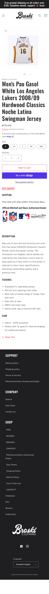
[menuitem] (24, 430)
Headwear (10, 496)
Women (9, 508)
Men (7, 502)
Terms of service (13, 375)
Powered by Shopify (31, 574)
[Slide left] (19, 74)
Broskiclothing (20, 574)
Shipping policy (12, 369)
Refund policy (11, 363)
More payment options (24, 182)
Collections (10, 514)
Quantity (5, 153)
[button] (3, 16)
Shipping (5, 129)
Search (8, 399)
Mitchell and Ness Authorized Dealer (22, 381)
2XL (41, 146)
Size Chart (10, 405)
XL (31, 146)
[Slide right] (30, 74)
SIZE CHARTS (8, 188)
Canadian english (23, 564)
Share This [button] (10, 337)
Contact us (10, 412)
